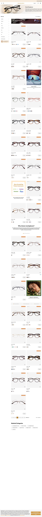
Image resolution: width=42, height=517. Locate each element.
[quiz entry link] (5, 41)
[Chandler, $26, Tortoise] (18, 356)
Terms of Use (8, 515)
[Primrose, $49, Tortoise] (18, 142)
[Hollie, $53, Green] (18, 97)
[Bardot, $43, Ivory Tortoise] (18, 241)
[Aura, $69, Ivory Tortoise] (34, 186)
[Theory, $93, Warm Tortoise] (34, 142)
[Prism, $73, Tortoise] (34, 311)
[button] (39, 16)
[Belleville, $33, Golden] (18, 311)
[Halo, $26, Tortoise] (34, 264)
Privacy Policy (3, 515)
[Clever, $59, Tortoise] (18, 378)
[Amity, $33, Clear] (18, 333)
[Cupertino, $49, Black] (34, 53)
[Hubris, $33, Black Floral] (18, 120)
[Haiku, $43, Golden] (18, 164)
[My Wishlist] (38, 3)
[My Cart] (40, 3)
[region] (21, 9)
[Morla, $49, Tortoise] (34, 356)
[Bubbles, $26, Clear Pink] (34, 97)
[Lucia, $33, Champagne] (18, 75)
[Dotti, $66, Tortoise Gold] (34, 333)
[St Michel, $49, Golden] (18, 31)
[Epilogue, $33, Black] (18, 286)
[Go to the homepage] (21, 3)
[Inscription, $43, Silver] (34, 164)
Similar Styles (18, 38)
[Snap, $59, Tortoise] (34, 378)
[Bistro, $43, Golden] (18, 400)
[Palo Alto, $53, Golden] (34, 31)
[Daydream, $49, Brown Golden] (34, 241)
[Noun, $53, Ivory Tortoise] (34, 208)
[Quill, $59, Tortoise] (18, 53)
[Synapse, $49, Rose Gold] (18, 264)
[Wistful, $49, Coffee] (18, 208)
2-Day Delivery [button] (23, 48)
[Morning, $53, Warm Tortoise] (34, 120)
